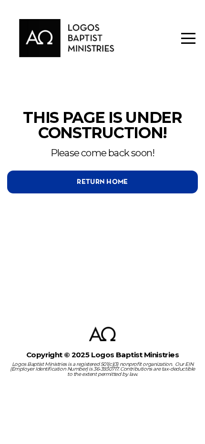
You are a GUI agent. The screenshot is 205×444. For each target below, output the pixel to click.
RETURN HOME (102, 181)
